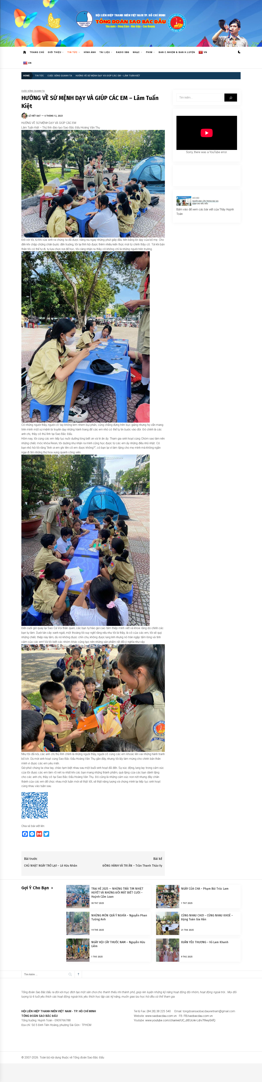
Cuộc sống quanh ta (33, 91)
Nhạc (136, 52)
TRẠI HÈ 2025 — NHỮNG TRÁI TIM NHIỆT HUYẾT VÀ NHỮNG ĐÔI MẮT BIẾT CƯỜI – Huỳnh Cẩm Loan (117, 892)
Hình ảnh (90, 52)
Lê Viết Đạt (35, 116)
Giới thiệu (54, 52)
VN (205, 52)
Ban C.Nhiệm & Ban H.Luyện (177, 52)
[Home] (24, 52)
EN (30, 63)
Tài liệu (104, 52)
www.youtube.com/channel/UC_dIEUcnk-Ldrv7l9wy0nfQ (180, 1020)
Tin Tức (72, 52)
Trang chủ (37, 52)
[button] (239, 52)
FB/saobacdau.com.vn (198, 1016)
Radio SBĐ (122, 52)
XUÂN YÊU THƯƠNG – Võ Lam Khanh (204, 942)
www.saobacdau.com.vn (161, 1016)
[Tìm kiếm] (230, 98)
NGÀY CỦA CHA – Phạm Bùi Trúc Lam (204, 888)
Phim (149, 52)
